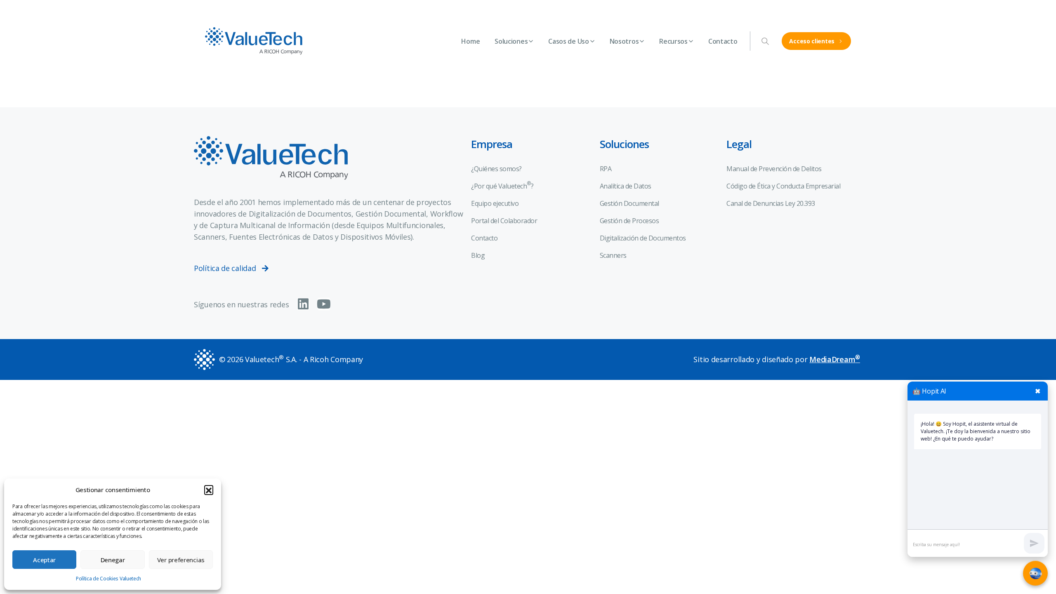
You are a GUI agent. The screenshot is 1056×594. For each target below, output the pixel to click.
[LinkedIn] (855, 8)
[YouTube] (841, 8)
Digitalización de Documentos (643, 238)
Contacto (484, 238)
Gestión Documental (629, 203)
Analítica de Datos (625, 186)
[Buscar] (765, 41)
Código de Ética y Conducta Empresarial (783, 186)
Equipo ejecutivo (495, 203)
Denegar (113, 560)
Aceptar (44, 560)
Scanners (613, 255)
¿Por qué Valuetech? (502, 185)
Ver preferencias (181, 560)
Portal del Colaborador (504, 220)
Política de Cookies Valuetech (108, 578)
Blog (478, 255)
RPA (606, 168)
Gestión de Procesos (629, 220)
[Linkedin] (303, 304)
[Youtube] (324, 304)
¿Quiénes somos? (496, 168)
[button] (209, 490)
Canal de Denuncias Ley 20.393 (770, 203)
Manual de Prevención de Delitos (774, 168)
